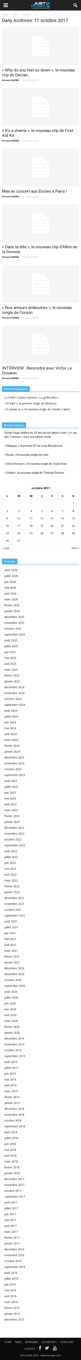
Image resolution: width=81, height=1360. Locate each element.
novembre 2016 (14, 1255)
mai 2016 (10, 1290)
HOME (8, 1342)
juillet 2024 (11, 716)
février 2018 (11, 1167)
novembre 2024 (14, 693)
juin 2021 (10, 933)
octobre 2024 (12, 699)
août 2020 (10, 991)
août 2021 (10, 921)
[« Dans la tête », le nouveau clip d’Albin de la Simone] (40, 223)
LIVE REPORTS (49, 1342)
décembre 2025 (14, 617)
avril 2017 (10, 1226)
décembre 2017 (14, 1179)
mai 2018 (10, 1150)
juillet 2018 (11, 1138)
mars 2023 (11, 810)
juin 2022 (10, 863)
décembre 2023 (14, 757)
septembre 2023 (14, 775)
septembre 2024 (14, 705)
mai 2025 (10, 658)
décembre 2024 (14, 687)
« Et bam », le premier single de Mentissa (30, 403)
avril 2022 (10, 874)
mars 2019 (11, 1091)
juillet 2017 (11, 1208)
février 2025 (11, 675)
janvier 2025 (12, 681)
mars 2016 (11, 1302)
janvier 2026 (12, 611)
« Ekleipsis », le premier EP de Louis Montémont (33, 445)
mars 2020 (11, 1021)
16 (7, 526)
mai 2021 (10, 939)
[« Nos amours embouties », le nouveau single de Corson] (40, 284)
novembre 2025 (14, 623)
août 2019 (10, 1062)
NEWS (18, 1342)
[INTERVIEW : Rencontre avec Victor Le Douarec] (40, 344)
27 (51, 533)
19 (41, 526)
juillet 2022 (11, 857)
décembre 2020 (14, 968)
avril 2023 (10, 804)
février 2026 (11, 605)
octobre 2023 (12, 769)
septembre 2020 (14, 986)
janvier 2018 (12, 1173)
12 (41, 518)
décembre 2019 (14, 1038)
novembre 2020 (14, 974)
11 (31, 518)
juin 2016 (10, 1284)
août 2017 (10, 1202)
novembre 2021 (14, 904)
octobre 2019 (12, 1050)
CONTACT (29, 1348)
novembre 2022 (14, 833)
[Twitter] (47, 1349)
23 (7, 533)
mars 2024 (11, 740)
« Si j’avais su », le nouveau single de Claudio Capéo (37, 409)
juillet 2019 (11, 1068)
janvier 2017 (12, 1243)
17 (18, 526)
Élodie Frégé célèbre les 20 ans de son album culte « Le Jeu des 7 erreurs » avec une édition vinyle (40, 434)
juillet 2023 (11, 787)
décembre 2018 (14, 1109)
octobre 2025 (12, 628)
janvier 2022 (12, 892)
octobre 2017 (12, 1191)
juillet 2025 (11, 646)
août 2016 (10, 1273)
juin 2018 (10, 1144)
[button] (75, 5)
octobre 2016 (12, 1261)
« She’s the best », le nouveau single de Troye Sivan (35, 463)
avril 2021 (10, 945)
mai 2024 (10, 728)
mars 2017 (11, 1232)
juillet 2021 (11, 927)
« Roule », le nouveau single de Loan (26, 454)
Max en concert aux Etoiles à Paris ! (34, 191)
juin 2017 (10, 1214)
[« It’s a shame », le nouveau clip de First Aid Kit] (40, 107)
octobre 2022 (12, 839)
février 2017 (11, 1237)
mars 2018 (11, 1161)
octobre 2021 (12, 909)
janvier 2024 (12, 751)
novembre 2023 (14, 763)
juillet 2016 (11, 1278)
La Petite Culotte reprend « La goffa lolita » (31, 397)
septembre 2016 (14, 1267)
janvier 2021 (12, 962)
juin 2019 (10, 1073)
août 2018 (10, 1132)
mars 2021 (11, 950)
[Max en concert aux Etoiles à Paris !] (40, 167)
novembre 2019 (14, 1044)
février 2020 (11, 1027)
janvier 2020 (12, 1032)
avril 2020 (10, 1015)
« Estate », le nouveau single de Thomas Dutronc (34, 472)
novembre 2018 (14, 1114)
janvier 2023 (12, 822)
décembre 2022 (14, 828)
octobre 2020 (12, 980)
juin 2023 (10, 792)
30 (7, 540)
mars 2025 (11, 669)
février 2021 (11, 956)
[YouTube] (55, 1349)
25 (31, 533)
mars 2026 (11, 599)
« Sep (5, 548)
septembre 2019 (14, 1056)
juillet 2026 (11, 576)
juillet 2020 (11, 997)
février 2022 (11, 886)
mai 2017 (10, 1220)
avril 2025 (10, 664)
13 (51, 518)
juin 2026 (10, 582)
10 (18, 518)
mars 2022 (11, 880)
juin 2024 (10, 722)
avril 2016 (10, 1296)
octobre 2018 (12, 1120)
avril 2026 (10, 593)
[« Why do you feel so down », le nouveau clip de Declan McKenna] (40, 46)
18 (31, 526)
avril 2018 (10, 1155)
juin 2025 (10, 652)
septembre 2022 (14, 845)
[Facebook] (40, 1349)
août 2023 (10, 781)
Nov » (75, 548)
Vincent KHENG (10, 80)
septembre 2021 (14, 915)
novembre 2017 (14, 1185)
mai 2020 (10, 1009)
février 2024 (11, 746)
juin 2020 (10, 1003)
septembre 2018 (14, 1126)
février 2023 (11, 816)
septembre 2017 (14, 1196)
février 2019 (11, 1097)
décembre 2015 (14, 1319)
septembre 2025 (14, 634)
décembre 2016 (14, 1249)
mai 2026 (10, 587)
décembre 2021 (14, 898)
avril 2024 (10, 734)
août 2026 (10, 570)
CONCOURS (66, 1342)
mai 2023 (10, 798)
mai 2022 (10, 868)
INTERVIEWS (31, 1342)
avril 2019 (10, 1085)
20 (51, 526)
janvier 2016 (12, 1313)
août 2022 (10, 851)
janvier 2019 (12, 1103)
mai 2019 (10, 1079)
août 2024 (10, 710)
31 (18, 540)
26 (41, 533)
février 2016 (11, 1308)
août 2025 (10, 640)
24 (18, 533)
